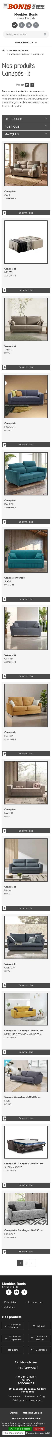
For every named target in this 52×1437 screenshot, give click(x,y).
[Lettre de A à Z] (32, 85)
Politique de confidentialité (26, 1418)
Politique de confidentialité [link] (38, 1433)
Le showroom (35, 1302)
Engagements (35, 1400)
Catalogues (18, 1400)
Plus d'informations (13, 1433)
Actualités (9, 1307)
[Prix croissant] (26, 85)
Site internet (14, 1396)
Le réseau (30, 1396)
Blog (42, 1396)
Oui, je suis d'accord (20, 1429)
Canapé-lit (38, 54)
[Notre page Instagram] (36, 25)
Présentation (10, 1302)
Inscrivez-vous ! (28, 1367)
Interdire (39, 1429)
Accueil (14, 1413)
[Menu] (6, 5)
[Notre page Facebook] (22, 25)
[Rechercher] (46, 34)
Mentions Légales (32, 1413)
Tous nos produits (17, 51)
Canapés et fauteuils (19, 54)
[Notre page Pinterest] (29, 25)
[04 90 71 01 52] (15, 25)
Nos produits (24, 42)
